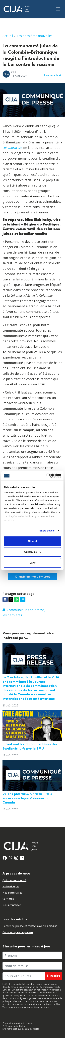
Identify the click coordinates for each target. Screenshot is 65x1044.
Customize (30, 551)
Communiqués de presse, (26, 610)
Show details (47, 530)
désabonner (27, 1007)
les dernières (12, 615)
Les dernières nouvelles (34, 36)
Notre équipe (10, 886)
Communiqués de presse (17, 932)
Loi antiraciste (12, 147)
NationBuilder (19, 1026)
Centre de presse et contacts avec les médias (29, 926)
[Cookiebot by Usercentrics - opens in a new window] (46, 476)
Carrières (8, 899)
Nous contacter (11, 905)
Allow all (32, 541)
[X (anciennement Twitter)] (32, 576)
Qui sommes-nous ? (14, 880)
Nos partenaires (12, 892)
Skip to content (52, 75)
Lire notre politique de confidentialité (20, 1028)
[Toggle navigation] (58, 9)
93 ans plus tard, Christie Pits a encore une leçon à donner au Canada (27, 798)
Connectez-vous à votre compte (18, 1023)
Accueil (7, 36)
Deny (32, 562)
